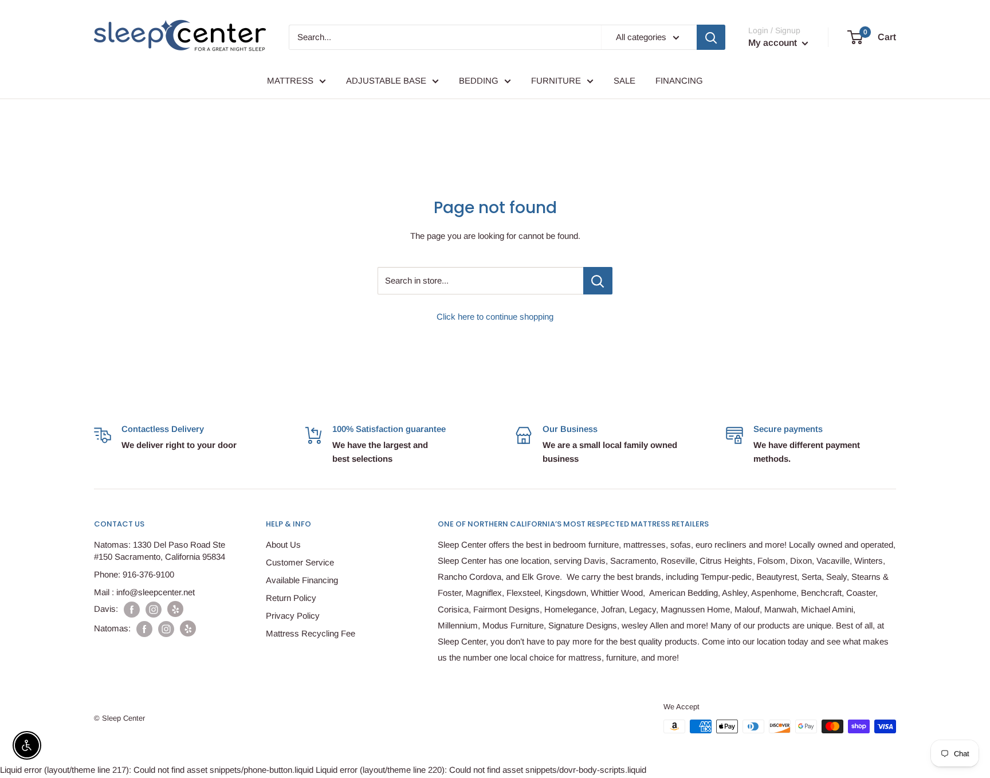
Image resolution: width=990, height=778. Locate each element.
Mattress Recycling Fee (310, 633)
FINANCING (679, 80)
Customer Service (300, 562)
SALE (624, 80)
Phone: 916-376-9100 (134, 574)
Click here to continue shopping (495, 316)
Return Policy (291, 598)
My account (773, 43)
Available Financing (302, 580)
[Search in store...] (597, 280)
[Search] (711, 37)
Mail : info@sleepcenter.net (144, 592)
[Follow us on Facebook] (132, 609)
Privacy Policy (293, 615)
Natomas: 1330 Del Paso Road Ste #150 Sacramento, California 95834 (159, 550)
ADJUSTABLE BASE (386, 80)
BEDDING (478, 80)
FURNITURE (556, 80)
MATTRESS (290, 80)
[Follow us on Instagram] (154, 609)
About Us (283, 544)
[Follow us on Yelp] (175, 609)
